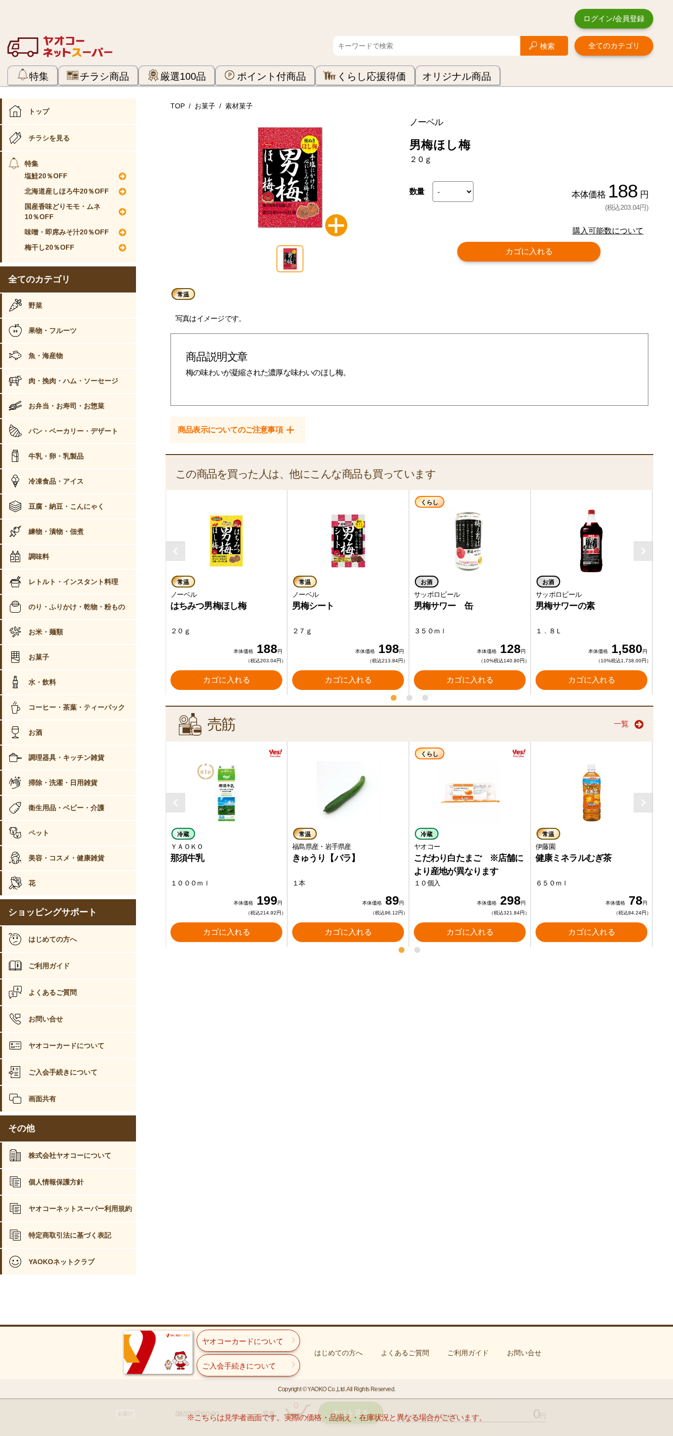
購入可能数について (607, 231)
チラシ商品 (104, 76)
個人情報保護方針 (56, 1182)
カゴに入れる (529, 251)
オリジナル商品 (456, 76)
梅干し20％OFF (49, 247)
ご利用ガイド (49, 966)
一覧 (621, 723)
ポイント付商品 (271, 76)
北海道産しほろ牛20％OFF (67, 191)
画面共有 (42, 1099)
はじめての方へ (53, 939)
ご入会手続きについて (63, 1072)
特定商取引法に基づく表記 (70, 1235)
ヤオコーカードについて (66, 1045)
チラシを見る (49, 138)
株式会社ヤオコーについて (70, 1155)
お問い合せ (46, 1019)
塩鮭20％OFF (46, 176)
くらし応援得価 (371, 76)
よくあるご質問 (53, 992)
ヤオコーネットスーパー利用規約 (80, 1208)
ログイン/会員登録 (613, 18)
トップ (39, 111)
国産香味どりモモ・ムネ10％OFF (63, 211)
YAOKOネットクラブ (62, 1262)
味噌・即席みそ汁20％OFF (67, 232)
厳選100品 (183, 76)
